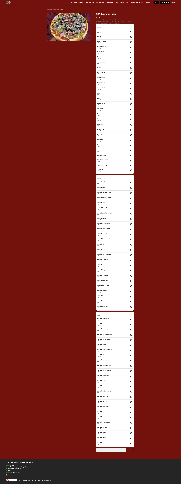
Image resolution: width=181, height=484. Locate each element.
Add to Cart (111, 450)
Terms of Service (23, 480)
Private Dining (124, 2)
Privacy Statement (34, 480)
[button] (148, 2)
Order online (16, 472)
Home (49, 9)
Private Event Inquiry (136, 2)
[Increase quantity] (133, 450)
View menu (9, 472)
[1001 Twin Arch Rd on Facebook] (6, 475)
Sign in (173, 2)
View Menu (74, 2)
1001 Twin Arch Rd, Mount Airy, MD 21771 (17, 467)
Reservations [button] (90, 2)
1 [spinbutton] (130, 450)
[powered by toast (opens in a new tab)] (11, 480)
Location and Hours (112, 2)
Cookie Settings (46, 480)
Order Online (165, 2)
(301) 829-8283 (10, 465)
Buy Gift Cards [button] (100, 2)
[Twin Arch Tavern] (8, 2)
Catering (81, 2)
